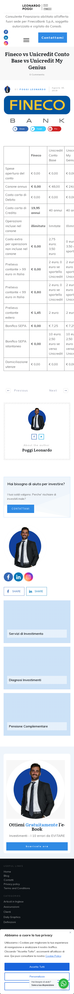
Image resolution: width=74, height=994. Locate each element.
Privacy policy (12, 884)
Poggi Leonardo (33, 89)
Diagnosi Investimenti (25, 680)
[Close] (70, 932)
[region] (37, 961)
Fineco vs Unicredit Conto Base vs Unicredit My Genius (37, 60)
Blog (6, 875)
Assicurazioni (11, 906)
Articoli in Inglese (14, 901)
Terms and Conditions (17, 888)
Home (7, 871)
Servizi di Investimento (26, 634)
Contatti (8, 880)
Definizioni (10, 922)
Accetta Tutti (37, 966)
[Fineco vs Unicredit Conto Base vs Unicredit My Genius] (37, 109)
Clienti (7, 911)
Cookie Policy (53, 956)
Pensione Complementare (28, 726)
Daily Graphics (12, 917)
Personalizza (37, 976)
